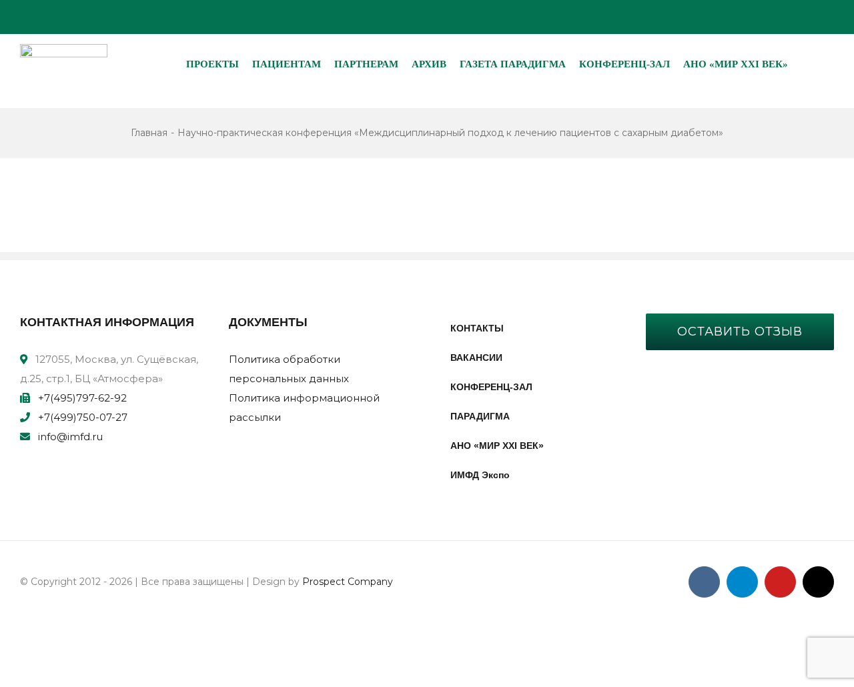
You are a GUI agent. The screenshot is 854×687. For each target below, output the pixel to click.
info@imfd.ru (70, 436)
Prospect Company (347, 582)
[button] (805, 64)
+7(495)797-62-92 (82, 398)
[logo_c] (63, 49)
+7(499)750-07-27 (82, 417)
